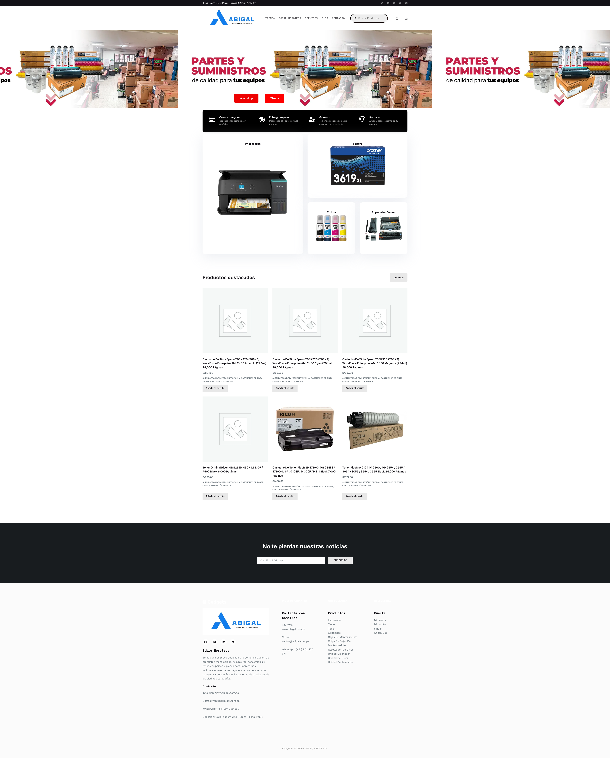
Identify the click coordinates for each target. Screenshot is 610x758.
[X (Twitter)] (388, 3)
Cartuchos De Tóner (252, 482)
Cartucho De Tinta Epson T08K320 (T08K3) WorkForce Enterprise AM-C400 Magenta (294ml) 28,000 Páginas (374, 363)
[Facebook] (382, 3)
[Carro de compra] (406, 18)
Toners (357, 144)
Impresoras (253, 144)
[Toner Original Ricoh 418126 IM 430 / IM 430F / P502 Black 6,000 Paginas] (235, 429)
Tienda (270, 18)
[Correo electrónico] (400, 3)
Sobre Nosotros (290, 18)
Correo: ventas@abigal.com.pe (221, 700)
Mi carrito (380, 624)
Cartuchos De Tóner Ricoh (217, 485)
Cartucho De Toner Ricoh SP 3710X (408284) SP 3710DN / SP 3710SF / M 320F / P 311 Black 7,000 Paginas (304, 471)
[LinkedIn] (224, 642)
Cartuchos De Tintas (221, 381)
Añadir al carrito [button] (215, 387)
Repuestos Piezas (383, 212)
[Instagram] (394, 3)
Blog (325, 18)
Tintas (331, 212)
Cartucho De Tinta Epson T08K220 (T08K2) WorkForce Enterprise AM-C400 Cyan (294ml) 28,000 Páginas (302, 363)
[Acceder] (397, 18)
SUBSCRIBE (340, 560)
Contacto (338, 18)
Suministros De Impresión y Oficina (221, 378)
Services (311, 18)
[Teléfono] (406, 3)
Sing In (378, 628)
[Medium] (233, 642)
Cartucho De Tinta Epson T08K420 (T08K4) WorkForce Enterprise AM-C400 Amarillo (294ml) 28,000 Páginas (234, 363)
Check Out (380, 632)
